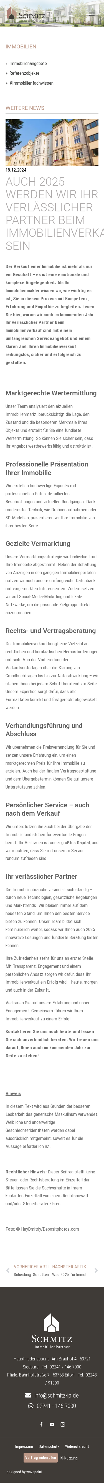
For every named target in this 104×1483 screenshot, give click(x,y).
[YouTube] (52, 1424)
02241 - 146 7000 (55, 1405)
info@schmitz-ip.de (56, 1395)
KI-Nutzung (69, 1458)
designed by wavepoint (24, 1472)
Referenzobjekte (24, 73)
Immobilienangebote (28, 63)
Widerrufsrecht (77, 1446)
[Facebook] (41, 1424)
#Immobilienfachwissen (31, 83)
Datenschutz (49, 1446)
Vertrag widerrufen (40, 1457)
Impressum (24, 1446)
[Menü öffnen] (91, 14)
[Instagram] (63, 1424)
